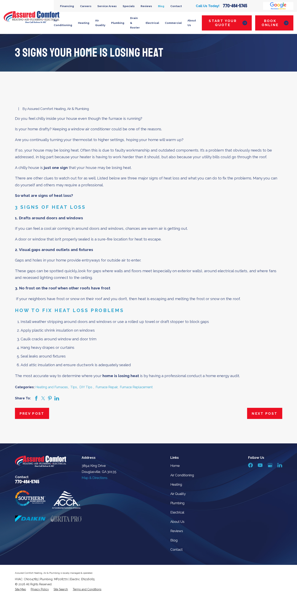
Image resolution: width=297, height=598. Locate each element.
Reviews (146, 6)
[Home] (31, 17)
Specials (129, 6)
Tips (73, 387)
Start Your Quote (223, 23)
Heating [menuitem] (83, 22)
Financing (67, 6)
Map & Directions (94, 478)
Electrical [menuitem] (152, 22)
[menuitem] (20, 589)
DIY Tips (86, 387)
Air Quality (178, 494)
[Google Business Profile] (270, 465)
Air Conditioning (182, 475)
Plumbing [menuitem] (117, 22)
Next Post (264, 413)
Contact (176, 6)
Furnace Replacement (136, 387)
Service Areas (107, 6)
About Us (177, 522)
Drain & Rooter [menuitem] (135, 22)
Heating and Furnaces (51, 387)
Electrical (177, 512)
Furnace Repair (106, 387)
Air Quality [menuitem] (100, 23)
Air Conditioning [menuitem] (63, 23)
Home (175, 466)
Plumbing (177, 503)
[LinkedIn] (279, 465)
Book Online (270, 23)
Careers (85, 6)
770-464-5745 (235, 6)
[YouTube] (260, 465)
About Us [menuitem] (191, 23)
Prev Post (32, 413)
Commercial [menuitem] (173, 22)
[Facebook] (250, 465)
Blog (161, 6)
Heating (176, 484)
